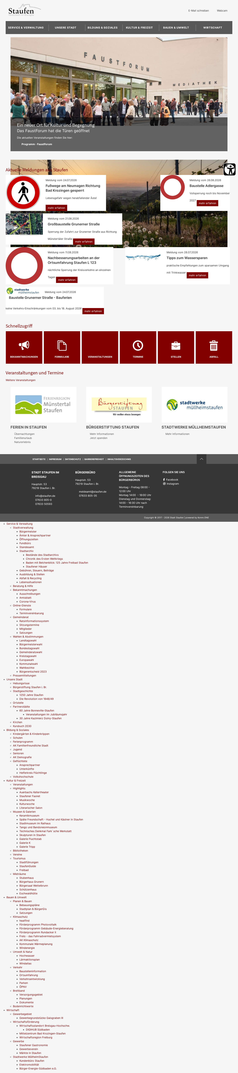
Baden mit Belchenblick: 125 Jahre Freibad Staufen (57, 562)
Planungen (25, 998)
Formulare (62, 356)
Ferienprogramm (23, 741)
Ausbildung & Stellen (32, 574)
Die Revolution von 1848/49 (36, 698)
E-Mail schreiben (198, 10)
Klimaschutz (20, 916)
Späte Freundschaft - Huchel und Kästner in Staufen (51, 819)
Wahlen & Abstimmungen (28, 636)
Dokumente (26, 1002)
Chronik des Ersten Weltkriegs (44, 558)
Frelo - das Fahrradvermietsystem (40, 936)
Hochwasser (26, 955)
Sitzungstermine (29, 624)
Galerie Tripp (27, 846)
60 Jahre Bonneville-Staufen (36, 710)
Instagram (173, 483)
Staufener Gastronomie (33, 1045)
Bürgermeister (28, 531)
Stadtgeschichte (23, 691)
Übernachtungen (24, 433)
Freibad (24, 870)
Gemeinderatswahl (30, 652)
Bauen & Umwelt (176, 27)
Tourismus (19, 858)
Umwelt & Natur (22, 951)
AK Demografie (22, 757)
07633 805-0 (43, 499)
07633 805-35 (88, 495)
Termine (138, 356)
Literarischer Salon (30, 807)
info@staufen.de (45, 495)
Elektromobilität (29, 1064)
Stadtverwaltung (23, 527)
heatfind (24, 920)
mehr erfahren (56, 207)
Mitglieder (25, 628)
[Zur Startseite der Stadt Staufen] (24, 10)
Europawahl (26, 660)
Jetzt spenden (98, 438)
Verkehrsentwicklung (32, 979)
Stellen (176, 356)
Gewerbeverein (28, 1049)
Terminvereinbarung (31, 613)
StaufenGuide (27, 866)
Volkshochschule (23, 776)
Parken (23, 982)
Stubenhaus (26, 877)
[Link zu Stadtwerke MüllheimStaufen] (194, 404)
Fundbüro (25, 543)
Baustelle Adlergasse (206, 186)
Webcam (222, 10)
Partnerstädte (21, 706)
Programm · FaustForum (37, 144)
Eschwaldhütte (28, 893)
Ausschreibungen (29, 593)
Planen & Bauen (22, 901)
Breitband (19, 990)
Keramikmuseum (29, 815)
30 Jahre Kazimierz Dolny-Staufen (40, 718)
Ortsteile (18, 702)
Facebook (172, 479)
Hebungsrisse (21, 683)
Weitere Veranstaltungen (20, 380)
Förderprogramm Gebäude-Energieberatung (46, 928)
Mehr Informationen (102, 433)
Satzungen (25, 632)
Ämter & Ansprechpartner (35, 535)
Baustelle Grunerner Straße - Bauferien (40, 298)
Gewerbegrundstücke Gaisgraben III (41, 1017)
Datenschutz (73, 459)
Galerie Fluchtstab (30, 839)
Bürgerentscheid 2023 (33, 671)
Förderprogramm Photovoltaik (38, 924)
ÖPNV (23, 986)
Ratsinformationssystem (34, 621)
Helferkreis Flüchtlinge (33, 772)
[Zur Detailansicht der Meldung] (23, 192)
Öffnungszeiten (28, 539)
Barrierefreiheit (94, 459)
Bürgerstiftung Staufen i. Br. (30, 687)
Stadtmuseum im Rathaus (35, 823)
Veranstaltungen (100, 356)
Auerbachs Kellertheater (34, 792)
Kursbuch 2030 (22, 726)
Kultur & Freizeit (139, 27)
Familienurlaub (23, 438)
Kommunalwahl (28, 663)
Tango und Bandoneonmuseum (38, 827)
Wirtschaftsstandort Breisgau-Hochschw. (44, 1025)
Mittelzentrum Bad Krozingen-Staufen (42, 1033)
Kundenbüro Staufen (31, 1060)
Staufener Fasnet (29, 796)
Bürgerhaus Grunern (31, 881)
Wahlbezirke (26, 667)
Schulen (18, 737)
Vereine (17, 854)
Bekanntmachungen (24, 356)
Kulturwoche (26, 803)
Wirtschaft (212, 27)
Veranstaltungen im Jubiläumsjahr (46, 714)
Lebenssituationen (30, 582)
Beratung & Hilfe (23, 586)
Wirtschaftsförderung (26, 1021)
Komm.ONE (203, 517)
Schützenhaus (27, 889)
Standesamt (26, 547)
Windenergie (27, 947)
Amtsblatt (25, 597)
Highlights (19, 788)
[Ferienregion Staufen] (43, 404)
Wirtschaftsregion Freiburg (35, 1037)
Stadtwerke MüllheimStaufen (30, 1056)
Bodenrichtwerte (23, 1006)
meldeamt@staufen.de (92, 491)
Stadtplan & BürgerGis (33, 909)
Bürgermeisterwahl (30, 644)
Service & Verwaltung (26, 27)
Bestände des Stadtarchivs (42, 554)
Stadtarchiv (26, 551)
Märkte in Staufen (30, 1053)
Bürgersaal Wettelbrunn (33, 885)
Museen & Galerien (24, 811)
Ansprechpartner (29, 765)
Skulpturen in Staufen (32, 835)
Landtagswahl (27, 640)
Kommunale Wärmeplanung (35, 944)
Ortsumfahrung (28, 975)
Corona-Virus (27, 601)
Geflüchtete (20, 761)
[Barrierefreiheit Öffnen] (229, 169)
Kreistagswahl (27, 656)
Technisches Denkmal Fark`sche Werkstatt (45, 831)
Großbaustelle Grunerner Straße (74, 224)
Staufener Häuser (36, 566)
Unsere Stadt (65, 27)
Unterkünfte (26, 768)
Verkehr (17, 967)
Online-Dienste (22, 605)
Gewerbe (18, 1041)
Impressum (55, 459)
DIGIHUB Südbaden (38, 1029)
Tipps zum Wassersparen (187, 258)
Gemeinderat (21, 617)
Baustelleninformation (32, 971)
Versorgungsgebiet (31, 994)
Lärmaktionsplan (29, 959)
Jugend (17, 749)
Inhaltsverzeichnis (119, 459)
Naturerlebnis (22, 442)
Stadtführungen (28, 862)
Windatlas (25, 963)
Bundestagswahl (29, 648)
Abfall (214, 356)
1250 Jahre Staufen (31, 695)
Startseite (39, 459)
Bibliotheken (20, 850)
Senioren (18, 753)
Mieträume (19, 874)
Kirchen (17, 722)
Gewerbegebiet (22, 1014)
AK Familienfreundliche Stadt (30, 745)
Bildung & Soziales (102, 27)
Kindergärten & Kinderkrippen (31, 733)
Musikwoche (27, 800)
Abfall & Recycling (30, 578)
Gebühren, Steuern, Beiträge (36, 570)
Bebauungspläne (29, 905)
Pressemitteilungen (24, 675)
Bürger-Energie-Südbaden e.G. (38, 1068)
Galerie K (24, 842)
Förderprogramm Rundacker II (37, 932)
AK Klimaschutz (28, 940)
